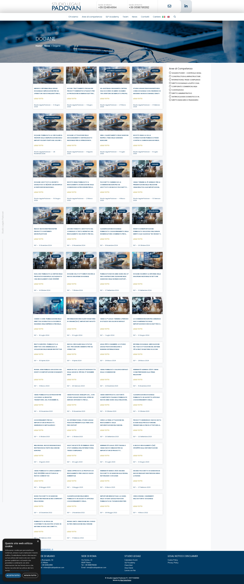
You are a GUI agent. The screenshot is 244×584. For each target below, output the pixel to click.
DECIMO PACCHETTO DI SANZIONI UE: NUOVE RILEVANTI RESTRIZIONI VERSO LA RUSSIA (146, 473)
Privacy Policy (173, 563)
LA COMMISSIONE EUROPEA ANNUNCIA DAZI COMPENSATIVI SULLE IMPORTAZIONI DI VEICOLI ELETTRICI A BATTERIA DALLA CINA (147, 321)
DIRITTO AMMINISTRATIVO (182, 93)
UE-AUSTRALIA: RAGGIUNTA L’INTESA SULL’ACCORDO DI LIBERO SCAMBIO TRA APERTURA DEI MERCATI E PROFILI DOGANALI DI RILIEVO (113, 91)
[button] (175, 17)
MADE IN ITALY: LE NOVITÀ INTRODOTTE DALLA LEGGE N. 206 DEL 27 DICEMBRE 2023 (81, 372)
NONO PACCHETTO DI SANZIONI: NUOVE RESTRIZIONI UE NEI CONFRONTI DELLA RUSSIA (48, 498)
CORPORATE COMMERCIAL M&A (184, 86)
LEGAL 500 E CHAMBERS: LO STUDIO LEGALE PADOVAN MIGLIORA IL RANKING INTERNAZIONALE (113, 346)
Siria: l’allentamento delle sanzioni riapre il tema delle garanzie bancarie (114, 137)
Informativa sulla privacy (20, 570)
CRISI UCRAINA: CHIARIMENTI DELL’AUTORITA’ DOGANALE (143, 497)
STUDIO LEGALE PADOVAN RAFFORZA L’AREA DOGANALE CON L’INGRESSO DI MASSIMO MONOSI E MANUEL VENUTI (147, 90)
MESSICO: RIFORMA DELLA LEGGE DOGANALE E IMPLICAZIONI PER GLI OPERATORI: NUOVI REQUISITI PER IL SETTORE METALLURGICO (47, 91)
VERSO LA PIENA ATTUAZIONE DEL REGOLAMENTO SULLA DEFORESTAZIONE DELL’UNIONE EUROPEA (112, 423)
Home (39, 46)
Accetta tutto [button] (13, 575)
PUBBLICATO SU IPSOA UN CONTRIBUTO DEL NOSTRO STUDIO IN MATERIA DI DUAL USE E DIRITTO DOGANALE (47, 524)
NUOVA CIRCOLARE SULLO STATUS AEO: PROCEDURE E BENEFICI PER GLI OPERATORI (80, 346)
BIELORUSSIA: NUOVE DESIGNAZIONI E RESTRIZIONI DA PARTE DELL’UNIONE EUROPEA (47, 447)
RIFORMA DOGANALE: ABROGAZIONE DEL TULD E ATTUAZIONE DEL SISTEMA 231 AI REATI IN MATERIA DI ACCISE (146, 346)
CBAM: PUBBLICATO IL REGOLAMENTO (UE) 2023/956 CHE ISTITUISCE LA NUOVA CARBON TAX (47, 473)
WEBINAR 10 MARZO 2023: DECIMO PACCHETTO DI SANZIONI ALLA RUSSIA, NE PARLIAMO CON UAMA (114, 473)
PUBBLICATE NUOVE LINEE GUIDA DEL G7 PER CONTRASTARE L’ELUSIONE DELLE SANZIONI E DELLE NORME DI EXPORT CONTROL (114, 276)
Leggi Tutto (38, 99)
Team (125, 16)
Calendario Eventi (131, 560)
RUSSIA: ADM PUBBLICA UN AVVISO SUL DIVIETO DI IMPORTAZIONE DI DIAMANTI (48, 370)
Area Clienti (129, 568)
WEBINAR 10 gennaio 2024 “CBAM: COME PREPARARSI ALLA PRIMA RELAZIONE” (145, 372)
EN (168, 17)
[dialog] (22, 560)
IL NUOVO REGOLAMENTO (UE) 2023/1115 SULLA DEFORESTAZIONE (145, 446)
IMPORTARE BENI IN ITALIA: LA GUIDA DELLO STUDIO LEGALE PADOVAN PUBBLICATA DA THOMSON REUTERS (113, 498)
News (134, 16)
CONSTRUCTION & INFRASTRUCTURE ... (187, 76)
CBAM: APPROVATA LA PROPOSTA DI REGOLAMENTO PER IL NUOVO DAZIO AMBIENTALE (80, 473)
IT (164, 17)
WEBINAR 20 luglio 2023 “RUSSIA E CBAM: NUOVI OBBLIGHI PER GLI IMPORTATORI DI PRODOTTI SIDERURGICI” (113, 448)
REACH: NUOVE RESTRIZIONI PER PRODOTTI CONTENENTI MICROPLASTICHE (45, 231)
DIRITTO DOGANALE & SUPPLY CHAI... (186, 83)
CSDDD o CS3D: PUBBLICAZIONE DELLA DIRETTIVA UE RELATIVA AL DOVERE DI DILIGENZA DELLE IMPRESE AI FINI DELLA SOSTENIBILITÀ (48, 321)
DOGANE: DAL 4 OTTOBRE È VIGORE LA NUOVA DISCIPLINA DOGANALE (81, 275)
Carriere (157, 16)
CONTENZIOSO (178, 90)
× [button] (38, 541)
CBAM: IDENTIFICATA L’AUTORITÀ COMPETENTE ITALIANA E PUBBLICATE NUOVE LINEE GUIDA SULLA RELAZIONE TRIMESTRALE (113, 397)
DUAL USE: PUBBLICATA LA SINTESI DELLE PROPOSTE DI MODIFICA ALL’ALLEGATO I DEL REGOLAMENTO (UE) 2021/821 (48, 276)
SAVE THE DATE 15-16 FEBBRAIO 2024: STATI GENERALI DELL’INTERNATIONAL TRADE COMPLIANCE (80, 447)
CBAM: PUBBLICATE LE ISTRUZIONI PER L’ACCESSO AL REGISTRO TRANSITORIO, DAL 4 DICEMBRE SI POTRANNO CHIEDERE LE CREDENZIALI (47, 397)
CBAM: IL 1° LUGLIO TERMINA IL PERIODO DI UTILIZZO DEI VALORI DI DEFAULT (114, 320)
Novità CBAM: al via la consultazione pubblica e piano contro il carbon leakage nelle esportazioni (146, 138)
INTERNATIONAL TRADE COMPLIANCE (186, 80)
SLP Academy (112, 16)
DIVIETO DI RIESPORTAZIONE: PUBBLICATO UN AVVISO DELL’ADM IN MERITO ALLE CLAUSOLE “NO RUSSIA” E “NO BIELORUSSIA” (147, 231)
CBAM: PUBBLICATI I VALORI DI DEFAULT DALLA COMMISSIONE (114, 370)
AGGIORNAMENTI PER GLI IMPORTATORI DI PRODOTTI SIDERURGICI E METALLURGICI (44, 422)
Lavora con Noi (130, 570)
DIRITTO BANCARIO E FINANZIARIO (185, 100)
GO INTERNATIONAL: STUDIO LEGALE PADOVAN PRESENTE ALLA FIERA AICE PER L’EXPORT (80, 422)
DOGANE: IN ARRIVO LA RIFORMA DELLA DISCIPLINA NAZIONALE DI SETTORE (147, 275)
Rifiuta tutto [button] (30, 575)
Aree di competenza (92, 16)
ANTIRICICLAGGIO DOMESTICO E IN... (186, 96)
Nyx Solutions (125, 580)
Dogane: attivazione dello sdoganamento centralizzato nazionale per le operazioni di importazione (79, 138)
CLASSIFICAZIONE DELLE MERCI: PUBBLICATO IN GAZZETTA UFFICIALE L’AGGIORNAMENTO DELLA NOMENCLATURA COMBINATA (80, 499)
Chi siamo (73, 16)
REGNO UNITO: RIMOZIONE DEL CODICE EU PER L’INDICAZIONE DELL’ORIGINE (81, 522)
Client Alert (129, 565)
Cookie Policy (173, 560)
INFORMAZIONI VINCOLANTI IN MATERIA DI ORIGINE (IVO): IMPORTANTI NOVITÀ (81, 320)
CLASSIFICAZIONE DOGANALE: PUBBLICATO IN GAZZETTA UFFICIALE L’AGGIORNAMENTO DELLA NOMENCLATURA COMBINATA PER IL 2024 (146, 397)
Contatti (145, 16)
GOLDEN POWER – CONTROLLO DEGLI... (187, 73)
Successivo (46, 549)
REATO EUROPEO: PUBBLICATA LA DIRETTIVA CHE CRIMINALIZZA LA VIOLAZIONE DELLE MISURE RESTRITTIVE (48, 346)
